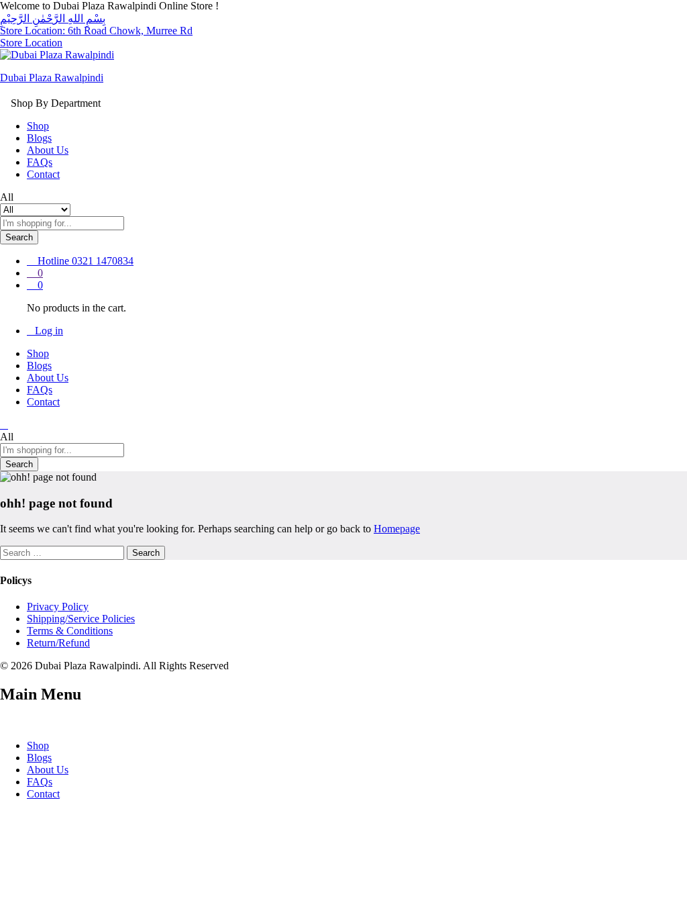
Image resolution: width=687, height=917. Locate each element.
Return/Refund (58, 642)
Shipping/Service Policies (81, 618)
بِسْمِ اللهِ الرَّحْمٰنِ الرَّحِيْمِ (52, 18)
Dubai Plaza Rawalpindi (51, 77)
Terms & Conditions (70, 630)
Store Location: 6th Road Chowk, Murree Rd (96, 30)
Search (19, 237)
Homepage (397, 528)
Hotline (53, 261)
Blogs (39, 138)
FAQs (39, 162)
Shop (38, 126)
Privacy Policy (58, 606)
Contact (43, 174)
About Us (47, 150)
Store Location (31, 42)
